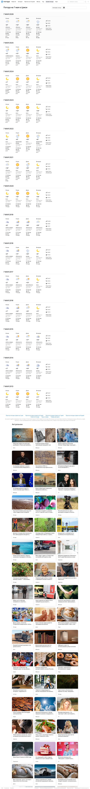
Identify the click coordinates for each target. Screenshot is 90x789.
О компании (6, 788)
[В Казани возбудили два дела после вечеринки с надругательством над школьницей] (67, 461)
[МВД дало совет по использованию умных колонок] (67, 640)
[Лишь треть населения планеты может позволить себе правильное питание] (45, 729)
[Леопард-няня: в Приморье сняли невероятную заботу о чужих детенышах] (45, 528)
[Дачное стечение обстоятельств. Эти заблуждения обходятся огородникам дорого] (22, 528)
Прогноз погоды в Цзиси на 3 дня (14, 415)
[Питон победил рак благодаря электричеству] (22, 707)
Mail (2, 788)
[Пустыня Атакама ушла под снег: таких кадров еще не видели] (22, 505)
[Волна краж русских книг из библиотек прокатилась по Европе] (45, 640)
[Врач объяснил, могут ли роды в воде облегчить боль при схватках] (22, 774)
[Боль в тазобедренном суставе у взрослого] (67, 573)
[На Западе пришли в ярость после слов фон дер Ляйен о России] (22, 483)
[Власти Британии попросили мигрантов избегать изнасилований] (45, 483)
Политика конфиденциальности (46, 788)
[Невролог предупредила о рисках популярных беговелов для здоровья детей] (45, 685)
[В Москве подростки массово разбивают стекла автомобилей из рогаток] (22, 438)
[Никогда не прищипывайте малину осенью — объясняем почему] (22, 573)
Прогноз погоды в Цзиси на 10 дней (75, 415)
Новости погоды (35, 417)
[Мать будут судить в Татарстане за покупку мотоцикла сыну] (45, 550)
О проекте (37, 788)
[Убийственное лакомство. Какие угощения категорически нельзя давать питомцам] (22, 729)
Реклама (12, 788)
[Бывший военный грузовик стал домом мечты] (22, 640)
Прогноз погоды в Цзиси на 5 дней (34, 415)
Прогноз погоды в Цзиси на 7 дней (54, 415)
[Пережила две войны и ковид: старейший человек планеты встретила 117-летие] (45, 573)
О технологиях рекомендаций (60, 788)
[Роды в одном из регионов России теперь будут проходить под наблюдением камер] (67, 438)
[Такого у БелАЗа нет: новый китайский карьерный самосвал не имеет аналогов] (45, 774)
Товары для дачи (55, 417)
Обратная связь (70, 788)
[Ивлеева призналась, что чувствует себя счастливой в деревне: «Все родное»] (67, 707)
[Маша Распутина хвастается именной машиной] (67, 729)
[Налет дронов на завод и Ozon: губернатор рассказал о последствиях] (45, 595)
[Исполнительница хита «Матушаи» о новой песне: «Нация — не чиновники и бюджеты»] (67, 752)
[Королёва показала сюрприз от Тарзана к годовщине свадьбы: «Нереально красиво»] (67, 483)
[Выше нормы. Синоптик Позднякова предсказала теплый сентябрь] (22, 617)
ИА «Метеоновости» (85, 788)
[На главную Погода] (6, 1)
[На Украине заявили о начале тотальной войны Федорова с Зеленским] (22, 461)
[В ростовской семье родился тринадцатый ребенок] (45, 617)
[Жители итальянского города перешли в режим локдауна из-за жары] (45, 707)
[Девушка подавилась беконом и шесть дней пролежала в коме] (67, 550)
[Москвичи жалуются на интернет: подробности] (22, 685)
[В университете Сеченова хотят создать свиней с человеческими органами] (67, 774)
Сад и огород (44, 417)
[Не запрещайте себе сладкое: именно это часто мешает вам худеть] (45, 752)
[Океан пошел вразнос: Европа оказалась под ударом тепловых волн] (22, 550)
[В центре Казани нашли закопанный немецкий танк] (45, 438)
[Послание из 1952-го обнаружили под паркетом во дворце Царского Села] (45, 461)
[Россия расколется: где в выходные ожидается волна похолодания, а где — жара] (67, 505)
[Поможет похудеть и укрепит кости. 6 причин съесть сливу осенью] (45, 505)
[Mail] (2, 1)
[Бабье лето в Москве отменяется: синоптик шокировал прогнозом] (22, 595)
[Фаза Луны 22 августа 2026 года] (22, 752)
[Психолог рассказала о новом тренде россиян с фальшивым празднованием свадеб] (67, 595)
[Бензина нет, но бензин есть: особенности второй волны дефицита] (67, 528)
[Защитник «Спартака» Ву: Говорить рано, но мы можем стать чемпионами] (22, 662)
